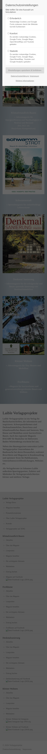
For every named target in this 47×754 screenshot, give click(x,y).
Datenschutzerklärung (20, 76)
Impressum (34, 76)
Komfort (23, 38)
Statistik (23, 56)
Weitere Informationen (25, 81)
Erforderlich (24, 22)
